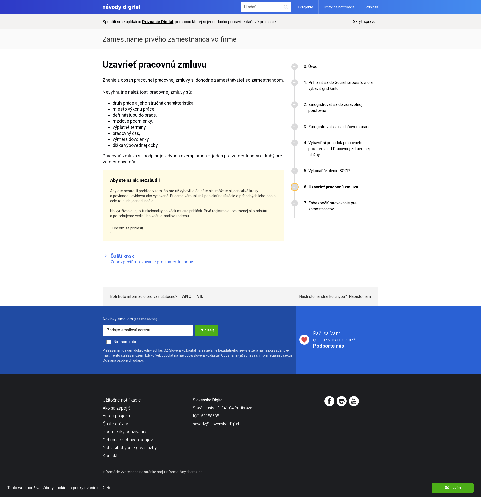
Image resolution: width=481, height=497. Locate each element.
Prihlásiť (372, 7)
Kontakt (110, 455)
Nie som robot (126, 341)
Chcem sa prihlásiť (127, 228)
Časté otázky (115, 423)
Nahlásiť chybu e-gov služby (130, 447)
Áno (187, 296)
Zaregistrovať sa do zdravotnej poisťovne (335, 107)
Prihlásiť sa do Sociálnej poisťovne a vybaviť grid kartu (340, 85)
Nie (199, 296)
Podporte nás (328, 346)
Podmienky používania (124, 431)
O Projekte (305, 7)
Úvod (312, 66)
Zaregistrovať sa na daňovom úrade (339, 126)
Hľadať (286, 7)
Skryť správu (364, 21)
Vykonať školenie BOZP (329, 170)
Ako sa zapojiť (116, 408)
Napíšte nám (360, 296)
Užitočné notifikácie (339, 7)
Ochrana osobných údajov (123, 360)
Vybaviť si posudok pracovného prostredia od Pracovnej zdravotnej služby (339, 148)
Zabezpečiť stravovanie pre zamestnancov (332, 206)
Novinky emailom (118, 319)
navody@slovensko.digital (199, 355)
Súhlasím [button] (453, 488)
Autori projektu (117, 415)
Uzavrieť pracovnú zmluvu (333, 186)
